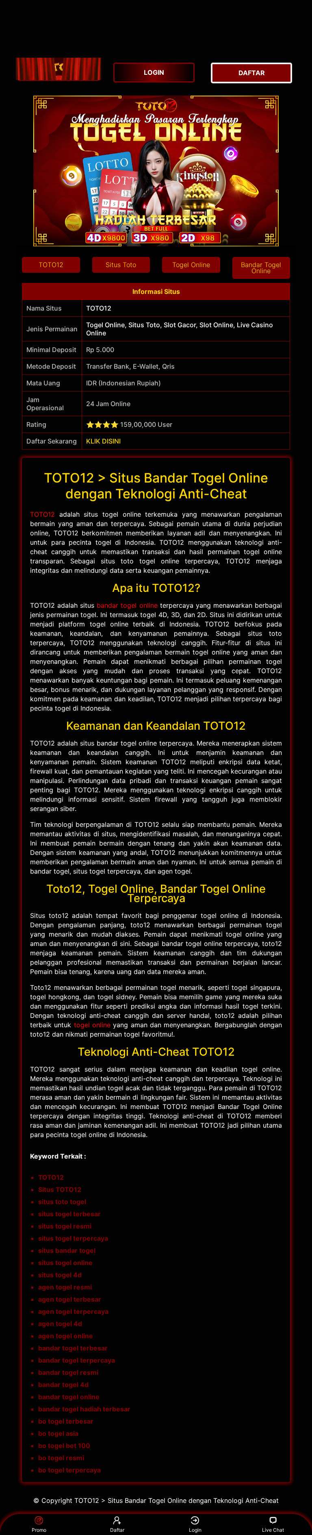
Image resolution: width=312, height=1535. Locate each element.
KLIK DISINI (103, 441)
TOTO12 (42, 514)
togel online (92, 1025)
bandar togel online (127, 605)
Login (195, 1530)
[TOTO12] (58, 69)
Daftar (117, 1530)
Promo (39, 1530)
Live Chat (273, 1530)
